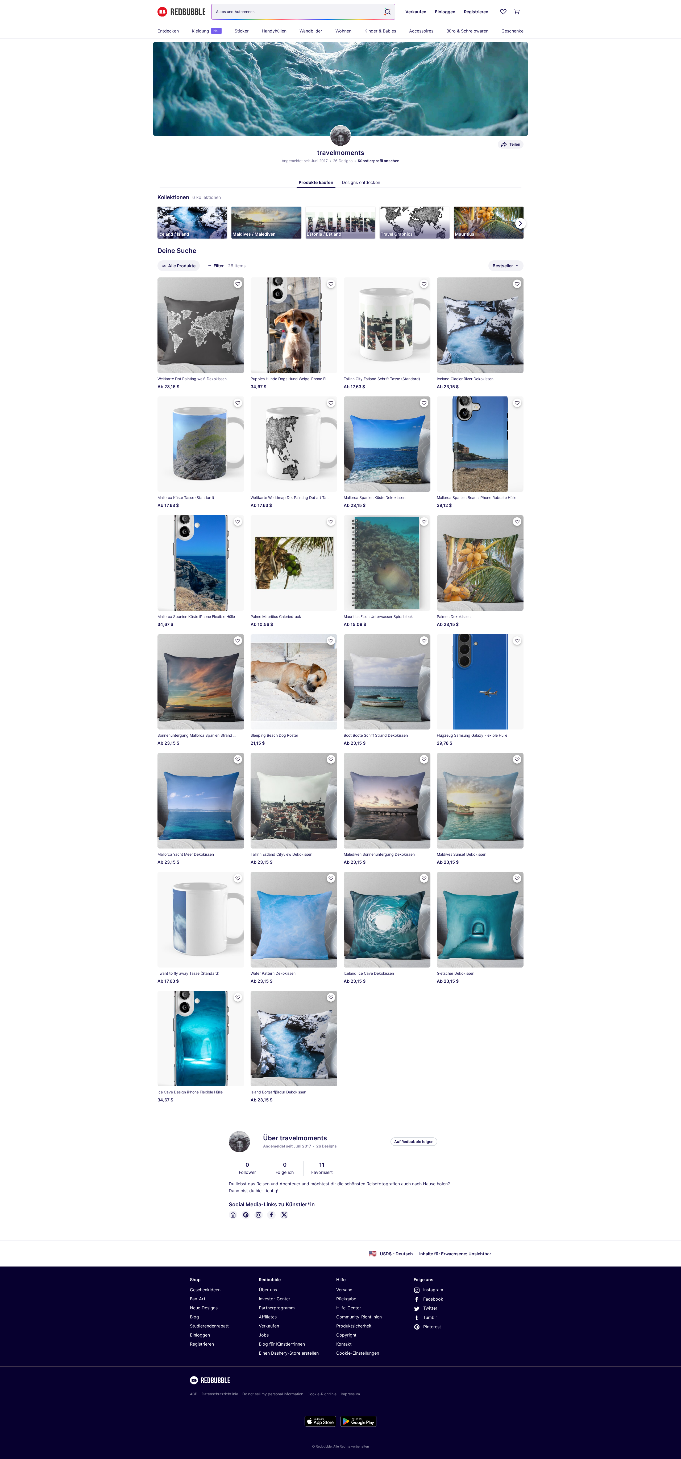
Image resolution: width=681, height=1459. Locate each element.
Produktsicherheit (354, 1326)
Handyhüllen (274, 31)
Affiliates (268, 1316)
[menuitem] (168, 30)
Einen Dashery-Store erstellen (289, 1353)
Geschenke (512, 31)
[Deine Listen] (503, 11)
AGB (193, 1394)
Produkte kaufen (316, 182)
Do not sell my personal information (272, 1394)
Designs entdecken (361, 182)
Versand (344, 1289)
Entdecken (168, 31)
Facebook (433, 1299)
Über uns (268, 1289)
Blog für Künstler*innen (282, 1344)
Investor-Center (274, 1298)
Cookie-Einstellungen (357, 1353)
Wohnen (343, 31)
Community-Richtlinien (359, 1316)
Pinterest (432, 1326)
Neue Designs (204, 1307)
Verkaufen (269, 1326)
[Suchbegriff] (387, 11)
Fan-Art (197, 1298)
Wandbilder (311, 31)
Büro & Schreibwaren (467, 31)
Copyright (346, 1335)
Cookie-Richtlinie (322, 1394)
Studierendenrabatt (209, 1326)
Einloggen (200, 1335)
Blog (194, 1316)
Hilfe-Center (348, 1307)
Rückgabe (346, 1298)
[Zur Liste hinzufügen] (238, 284)
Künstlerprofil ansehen (379, 160)
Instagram (433, 1289)
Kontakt (344, 1344)
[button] (192, 223)
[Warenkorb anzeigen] (517, 11)
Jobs (264, 1335)
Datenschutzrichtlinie (220, 1394)
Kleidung (205, 31)
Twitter (430, 1308)
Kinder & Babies (380, 31)
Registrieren (202, 1344)
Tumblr (430, 1317)
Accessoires (421, 31)
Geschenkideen (205, 1289)
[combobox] (303, 11)
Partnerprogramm (277, 1307)
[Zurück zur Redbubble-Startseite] (181, 12)
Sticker (242, 31)
